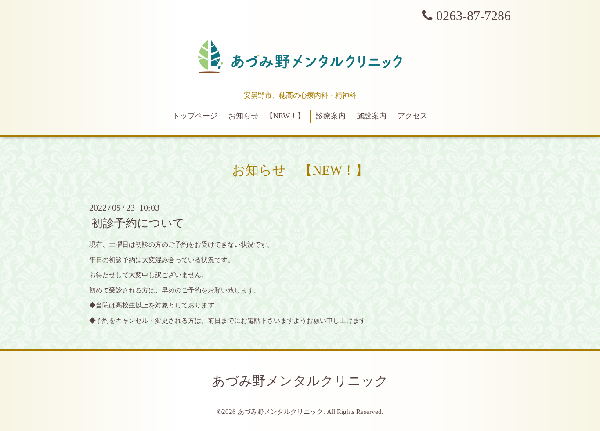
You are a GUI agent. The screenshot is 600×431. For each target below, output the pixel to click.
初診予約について (137, 223)
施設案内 (372, 116)
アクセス (412, 116)
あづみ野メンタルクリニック (300, 380)
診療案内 (331, 116)
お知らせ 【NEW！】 (266, 116)
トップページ (195, 116)
